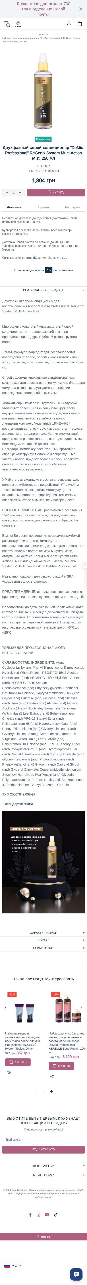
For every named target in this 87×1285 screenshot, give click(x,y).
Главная (43, 34)
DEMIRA (53, 171)
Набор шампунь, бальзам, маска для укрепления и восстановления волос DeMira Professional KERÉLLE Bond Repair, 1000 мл (64, 1043)
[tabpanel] (22, 1037)
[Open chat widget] (76, 1274)
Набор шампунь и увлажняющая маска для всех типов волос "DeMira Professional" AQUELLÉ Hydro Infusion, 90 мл (19, 1041)
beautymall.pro (18, 24)
